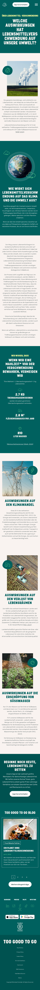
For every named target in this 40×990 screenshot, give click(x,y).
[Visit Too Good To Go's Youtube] (32, 906)
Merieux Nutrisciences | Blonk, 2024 (20, 444)
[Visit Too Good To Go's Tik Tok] (26, 906)
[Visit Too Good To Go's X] (20, 909)
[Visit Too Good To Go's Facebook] (20, 906)
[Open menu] (36, 4)
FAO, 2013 (27, 625)
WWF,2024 (20, 132)
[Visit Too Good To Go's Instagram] (14, 906)
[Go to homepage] (4, 4)
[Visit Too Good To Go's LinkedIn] (7, 906)
